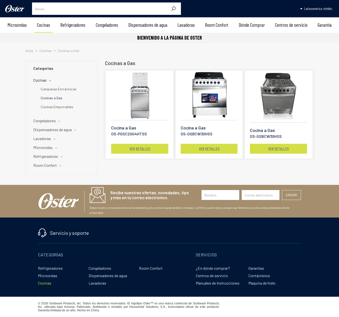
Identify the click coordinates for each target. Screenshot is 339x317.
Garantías (256, 268)
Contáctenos (259, 275)
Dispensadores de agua (147, 25)
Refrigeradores (72, 25)
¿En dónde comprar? (213, 268)
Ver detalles (139, 148)
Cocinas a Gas (51, 98)
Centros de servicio (291, 25)
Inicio (29, 51)
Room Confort (216, 25)
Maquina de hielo (261, 283)
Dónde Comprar (252, 25)
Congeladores (107, 25)
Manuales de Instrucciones (217, 283)
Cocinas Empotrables (57, 107)
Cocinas (43, 25)
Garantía (325, 25)
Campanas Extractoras (58, 89)
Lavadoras (186, 25)
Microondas (17, 25)
